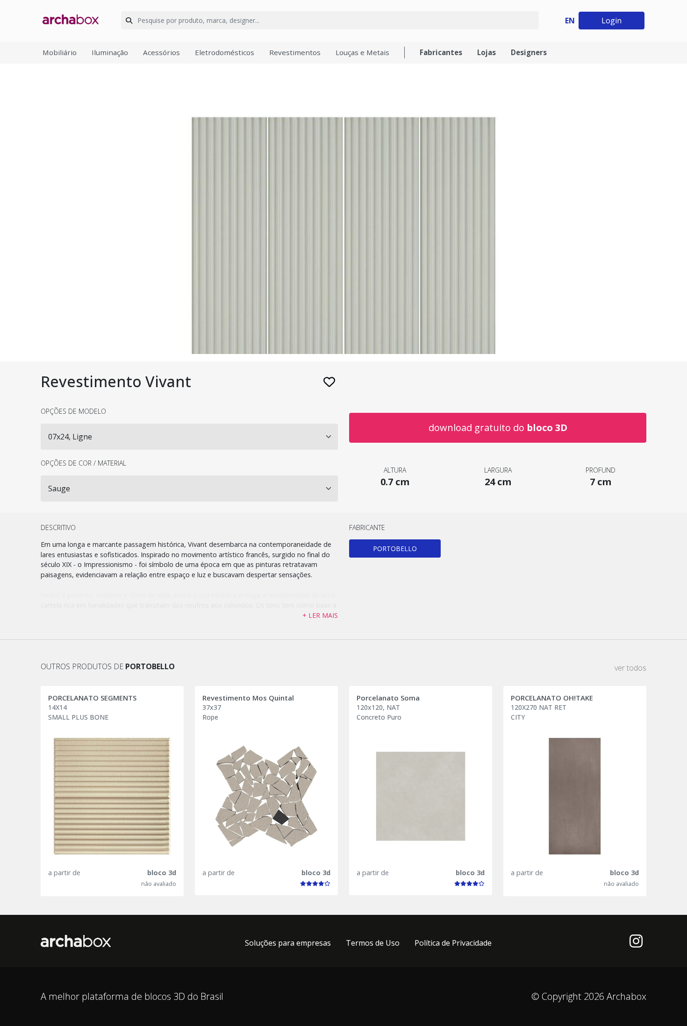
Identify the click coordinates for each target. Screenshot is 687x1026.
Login (611, 20)
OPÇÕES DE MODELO (73, 411)
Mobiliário (60, 52)
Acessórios (161, 52)
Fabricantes (441, 52)
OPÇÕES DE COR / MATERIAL (83, 463)
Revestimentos (295, 52)
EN (570, 20)
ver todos (630, 668)
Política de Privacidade (453, 943)
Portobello (395, 548)
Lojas (486, 52)
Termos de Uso (373, 943)
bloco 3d (161, 872)
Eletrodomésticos (224, 52)
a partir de (64, 872)
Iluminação (110, 52)
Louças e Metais (362, 52)
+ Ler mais (320, 615)
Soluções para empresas (288, 943)
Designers (529, 52)
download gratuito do (498, 427)
